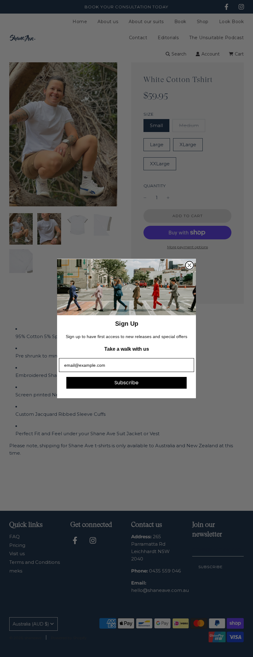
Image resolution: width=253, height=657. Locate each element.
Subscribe (126, 382)
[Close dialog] (189, 265)
